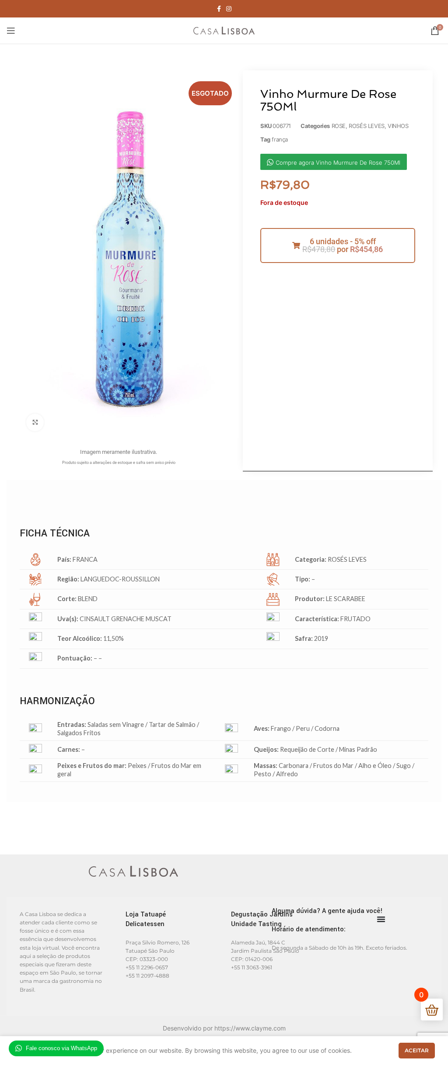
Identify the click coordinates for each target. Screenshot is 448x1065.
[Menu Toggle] (381, 919)
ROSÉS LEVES (367, 125)
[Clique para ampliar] (35, 422)
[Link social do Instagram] (229, 8)
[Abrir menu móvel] (11, 30)
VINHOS (398, 125)
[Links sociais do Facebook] (219, 8)
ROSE (339, 125)
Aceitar (417, 1050)
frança (280, 139)
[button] (337, 245)
